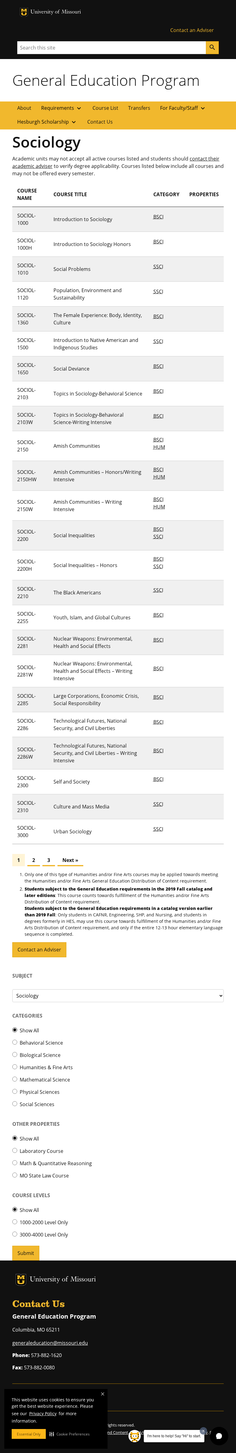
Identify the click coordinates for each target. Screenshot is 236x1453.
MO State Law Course (44, 1175)
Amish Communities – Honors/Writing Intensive (97, 476)
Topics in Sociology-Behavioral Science (97, 393)
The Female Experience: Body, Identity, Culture (97, 319)
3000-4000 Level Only (44, 1234)
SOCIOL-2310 (26, 807)
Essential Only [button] (29, 1434)
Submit (26, 1253)
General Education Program (106, 80)
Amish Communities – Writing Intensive (87, 505)
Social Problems (72, 269)
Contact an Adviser (192, 30)
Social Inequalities (74, 535)
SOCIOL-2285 (26, 700)
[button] (69, 1434)
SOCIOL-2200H (26, 565)
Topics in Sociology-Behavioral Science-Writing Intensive (88, 418)
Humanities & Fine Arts (46, 1067)
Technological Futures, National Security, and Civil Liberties (90, 724)
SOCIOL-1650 (26, 369)
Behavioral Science (41, 1042)
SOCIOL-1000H (26, 244)
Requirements (62, 108)
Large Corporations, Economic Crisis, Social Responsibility (96, 700)
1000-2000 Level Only (44, 1222)
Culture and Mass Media (81, 806)
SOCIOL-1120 (26, 294)
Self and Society (71, 781)
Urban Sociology (72, 831)
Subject (22, 975)
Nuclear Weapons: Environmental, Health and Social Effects (92, 642)
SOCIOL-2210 (26, 593)
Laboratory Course (41, 1151)
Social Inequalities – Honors (85, 565)
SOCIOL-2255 (26, 617)
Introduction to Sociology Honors (92, 244)
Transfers (139, 108)
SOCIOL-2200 (26, 535)
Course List (105, 108)
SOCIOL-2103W (26, 418)
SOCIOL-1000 (26, 219)
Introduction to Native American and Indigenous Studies (95, 344)
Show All (29, 1030)
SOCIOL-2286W (26, 753)
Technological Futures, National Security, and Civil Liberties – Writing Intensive (95, 753)
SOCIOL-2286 (26, 724)
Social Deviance (71, 368)
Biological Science (40, 1055)
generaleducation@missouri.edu (50, 1343)
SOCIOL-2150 (26, 446)
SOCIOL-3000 (26, 831)
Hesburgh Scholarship (47, 122)
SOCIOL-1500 (26, 344)
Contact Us (100, 121)
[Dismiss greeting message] (203, 1431)
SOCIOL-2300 (26, 782)
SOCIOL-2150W (26, 505)
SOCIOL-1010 (26, 269)
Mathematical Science (45, 1079)
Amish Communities (76, 446)
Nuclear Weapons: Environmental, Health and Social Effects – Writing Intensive (92, 671)
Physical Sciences (40, 1092)
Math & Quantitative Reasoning (56, 1163)
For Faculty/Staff (183, 108)
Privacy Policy (43, 1413)
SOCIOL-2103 (26, 394)
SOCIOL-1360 (26, 319)
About (24, 108)
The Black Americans (77, 592)
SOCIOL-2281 (26, 642)
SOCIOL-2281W (26, 671)
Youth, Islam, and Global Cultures (92, 617)
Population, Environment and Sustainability (87, 294)
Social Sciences (37, 1104)
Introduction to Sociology (82, 219)
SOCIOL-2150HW (27, 476)
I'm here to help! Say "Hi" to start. (174, 1436)
